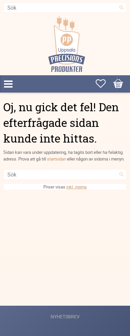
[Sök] (122, 8)
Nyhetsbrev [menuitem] (65, 316)
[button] (118, 84)
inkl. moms (76, 187)
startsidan (56, 159)
